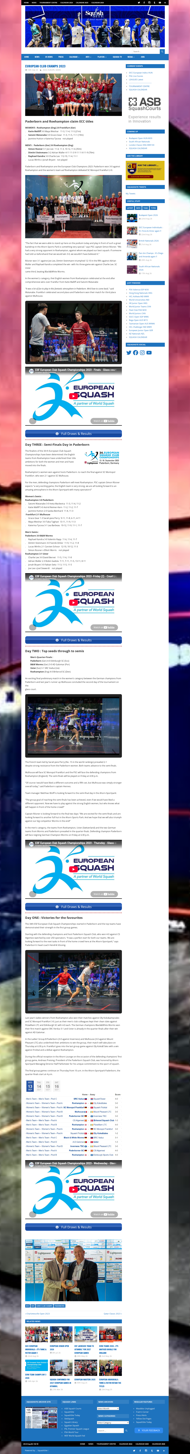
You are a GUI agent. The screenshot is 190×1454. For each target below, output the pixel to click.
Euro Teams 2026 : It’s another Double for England (108, 1349)
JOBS (143, 57)
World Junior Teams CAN (140, 306)
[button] (67, 354)
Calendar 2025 (82, 3)
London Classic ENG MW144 (141, 145)
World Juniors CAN (137, 313)
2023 (45, 70)
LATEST (130, 208)
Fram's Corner (142, 1412)
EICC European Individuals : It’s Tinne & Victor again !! (35, 1349)
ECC (27, 1306)
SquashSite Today (72, 1415)
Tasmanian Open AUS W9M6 (142, 323)
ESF (32, 1306)
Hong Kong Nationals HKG (140, 293)
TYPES (153, 208)
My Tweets (130, 193)
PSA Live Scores (136, 76)
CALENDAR (73, 57)
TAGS (145, 208)
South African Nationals (139, 141)
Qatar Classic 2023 (112, 1313)
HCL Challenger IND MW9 (140, 327)
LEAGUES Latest (136, 79)
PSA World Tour (71, 1432)
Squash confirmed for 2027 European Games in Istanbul (60, 1383)
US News (49, 57)
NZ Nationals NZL (137, 333)
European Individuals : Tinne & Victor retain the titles (110, 1383)
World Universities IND (139, 299)
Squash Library (71, 1422)
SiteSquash (69, 1418)
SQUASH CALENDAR (138, 89)
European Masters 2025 (84, 1379)
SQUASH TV (117, 57)
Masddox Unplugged (145, 1408)
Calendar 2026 (97, 3)
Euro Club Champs (44, 1306)
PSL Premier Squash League (76, 1429)
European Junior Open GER (141, 330)
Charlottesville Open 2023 (38, 1313)
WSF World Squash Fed (74, 1435)
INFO (87, 57)
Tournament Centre (48, 3)
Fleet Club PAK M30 (138, 310)
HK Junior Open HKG (138, 303)
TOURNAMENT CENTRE (139, 86)
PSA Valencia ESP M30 (139, 289)
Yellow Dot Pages (143, 1418)
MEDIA (130, 57)
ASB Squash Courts (72, 1408)
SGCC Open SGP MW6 (139, 316)
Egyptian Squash (71, 1425)
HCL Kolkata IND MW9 (139, 296)
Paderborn (59, 1306)
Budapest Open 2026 (148, 215)
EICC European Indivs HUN (141, 72)
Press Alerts (141, 1415)
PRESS (60, 57)
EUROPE (51, 70)
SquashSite (69, 1412)
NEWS (34, 3)
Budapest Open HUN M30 (140, 138)
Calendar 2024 (66, 3)
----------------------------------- (140, 83)
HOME (26, 3)
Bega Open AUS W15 (138, 320)
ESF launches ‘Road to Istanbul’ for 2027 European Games (84, 1349)
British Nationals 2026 (149, 240)
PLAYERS (101, 57)
